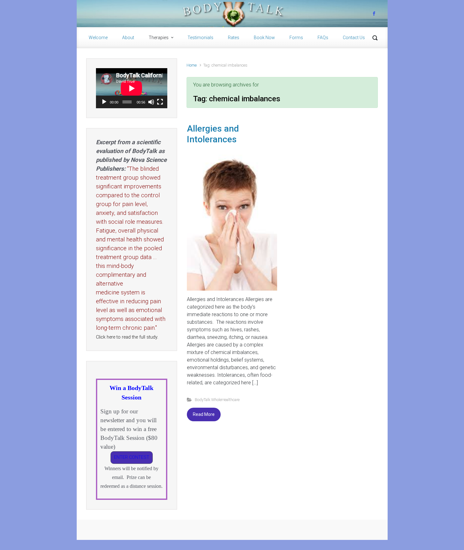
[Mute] (151, 102)
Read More (204, 414)
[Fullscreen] (160, 102)
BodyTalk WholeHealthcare (217, 399)
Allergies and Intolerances (213, 134)
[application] (131, 88)
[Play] (104, 102)
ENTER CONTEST (131, 457)
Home (192, 65)
